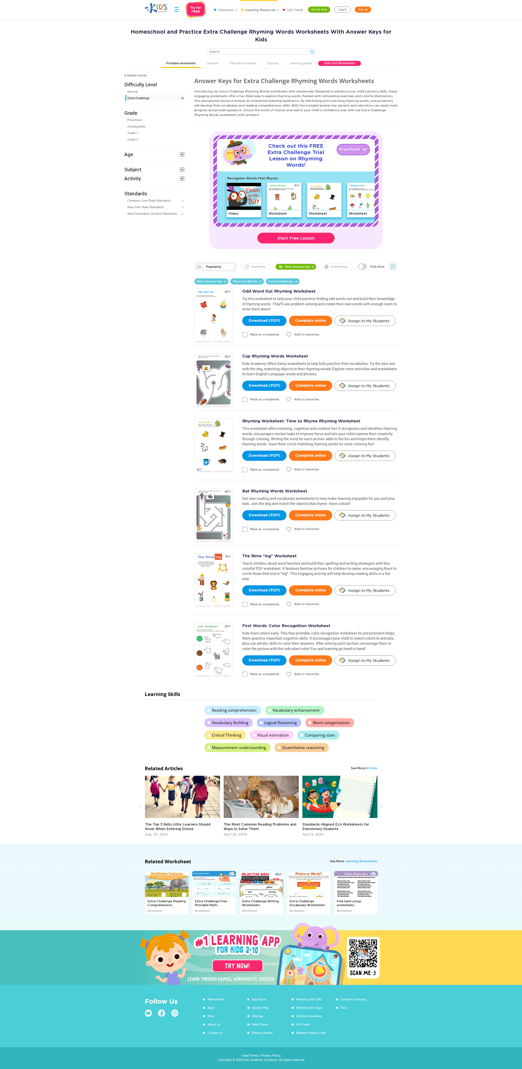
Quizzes (273, 63)
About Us (213, 1024)
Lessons (213, 63)
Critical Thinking (226, 735)
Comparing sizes (320, 735)
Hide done (377, 266)
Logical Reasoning (280, 722)
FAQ (343, 1008)
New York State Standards (145, 207)
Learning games (301, 63)
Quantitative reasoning (303, 747)
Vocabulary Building (230, 722)
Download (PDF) (264, 321)
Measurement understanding (239, 747)
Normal (132, 91)
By (199, 267)
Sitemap (257, 1016)
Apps (211, 1008)
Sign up (363, 9)
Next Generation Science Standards (152, 213)
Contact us (215, 1033)
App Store (259, 999)
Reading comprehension (234, 710)
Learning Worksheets (361, 861)
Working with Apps (309, 1008)
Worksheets (215, 999)
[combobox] (218, 266)
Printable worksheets (181, 63)
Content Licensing (353, 999)
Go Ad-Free (319, 9)
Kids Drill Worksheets (339, 63)
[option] (182, 806)
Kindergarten (136, 126)
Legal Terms (249, 1055)
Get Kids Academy (309, 1016)
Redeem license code (311, 1033)
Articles (371, 768)
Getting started (262, 1033)
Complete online (310, 321)
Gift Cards (294, 10)
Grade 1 (132, 133)
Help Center (260, 1024)
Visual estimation (273, 735)
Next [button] (381, 806)
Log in (342, 9)
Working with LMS (308, 999)
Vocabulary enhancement (296, 710)
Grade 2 (132, 139)
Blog (210, 1016)
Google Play (260, 1008)
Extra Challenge (138, 98)
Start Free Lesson (296, 238)
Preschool (134, 120)
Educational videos (243, 63)
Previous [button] (141, 806)
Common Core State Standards (149, 200)
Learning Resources (259, 10)
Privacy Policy (271, 1055)
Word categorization (331, 722)
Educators (225, 10)
